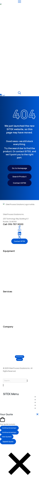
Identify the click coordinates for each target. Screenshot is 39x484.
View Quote (6, 437)
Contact (19, 359)
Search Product (19, 176)
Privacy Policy (19, 356)
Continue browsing (8, 428)
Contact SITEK (19, 183)
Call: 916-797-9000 (13, 224)
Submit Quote (8, 442)
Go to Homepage (19, 168)
